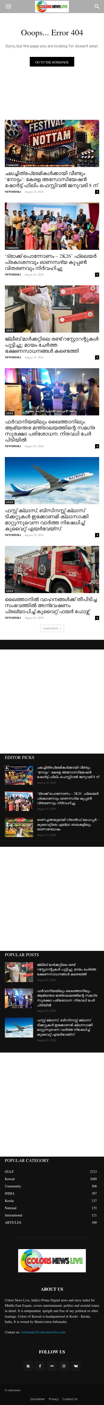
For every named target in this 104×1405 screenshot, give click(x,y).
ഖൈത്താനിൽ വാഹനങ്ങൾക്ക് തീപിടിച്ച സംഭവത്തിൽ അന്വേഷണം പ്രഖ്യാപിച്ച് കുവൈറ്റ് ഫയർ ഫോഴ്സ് (51, 605)
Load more (50, 628)
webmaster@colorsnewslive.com (43, 1332)
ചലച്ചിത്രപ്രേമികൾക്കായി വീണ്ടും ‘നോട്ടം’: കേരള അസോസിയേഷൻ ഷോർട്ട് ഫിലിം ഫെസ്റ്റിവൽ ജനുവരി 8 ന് (51, 179)
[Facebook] (40, 1366)
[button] (8, 6)
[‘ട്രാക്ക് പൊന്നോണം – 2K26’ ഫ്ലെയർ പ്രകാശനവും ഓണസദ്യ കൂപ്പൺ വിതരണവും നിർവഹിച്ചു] (52, 226)
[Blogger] (28, 1366)
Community (12, 165)
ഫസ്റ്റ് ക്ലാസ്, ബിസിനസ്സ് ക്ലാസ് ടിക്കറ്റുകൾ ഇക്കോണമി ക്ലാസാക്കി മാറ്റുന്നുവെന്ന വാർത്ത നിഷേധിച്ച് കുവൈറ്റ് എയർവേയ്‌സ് (47, 519)
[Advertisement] (52, 701)
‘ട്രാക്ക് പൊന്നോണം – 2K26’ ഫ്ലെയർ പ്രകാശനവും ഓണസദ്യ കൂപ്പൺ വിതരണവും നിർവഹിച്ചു (51, 261)
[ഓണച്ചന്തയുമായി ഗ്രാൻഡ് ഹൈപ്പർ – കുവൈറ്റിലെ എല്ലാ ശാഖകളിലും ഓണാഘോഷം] (19, 827)
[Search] (97, 6)
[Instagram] (64, 1366)
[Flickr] (52, 1366)
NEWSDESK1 (13, 192)
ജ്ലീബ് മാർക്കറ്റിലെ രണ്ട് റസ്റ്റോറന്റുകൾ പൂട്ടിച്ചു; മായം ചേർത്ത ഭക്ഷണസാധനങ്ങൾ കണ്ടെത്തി (51, 344)
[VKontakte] (76, 1366)
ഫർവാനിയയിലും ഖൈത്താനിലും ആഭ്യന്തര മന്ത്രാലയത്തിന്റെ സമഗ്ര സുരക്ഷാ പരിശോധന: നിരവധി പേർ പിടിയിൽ (50, 430)
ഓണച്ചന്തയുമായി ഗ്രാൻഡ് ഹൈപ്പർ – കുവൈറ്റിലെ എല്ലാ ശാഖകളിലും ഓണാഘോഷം (68, 824)
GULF (9, 330)
